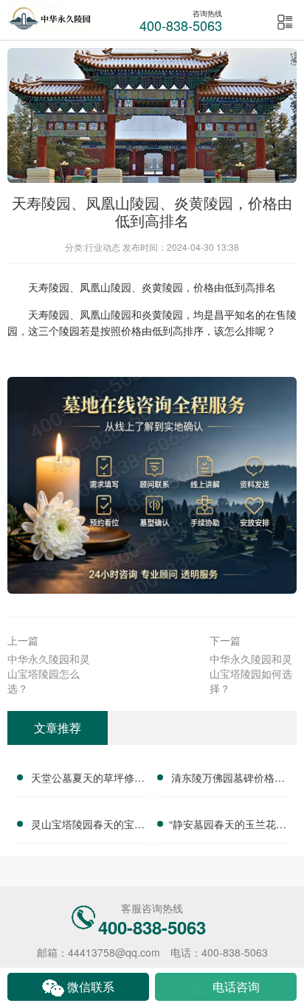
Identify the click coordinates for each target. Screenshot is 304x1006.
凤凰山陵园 (105, 287)
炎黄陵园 (162, 287)
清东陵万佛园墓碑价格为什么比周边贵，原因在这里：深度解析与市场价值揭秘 (228, 779)
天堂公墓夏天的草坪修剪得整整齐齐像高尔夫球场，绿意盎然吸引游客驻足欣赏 (88, 779)
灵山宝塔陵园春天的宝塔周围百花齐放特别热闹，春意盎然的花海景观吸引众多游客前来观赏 (88, 826)
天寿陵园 (48, 287)
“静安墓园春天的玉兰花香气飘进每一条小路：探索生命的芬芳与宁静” (227, 826)
